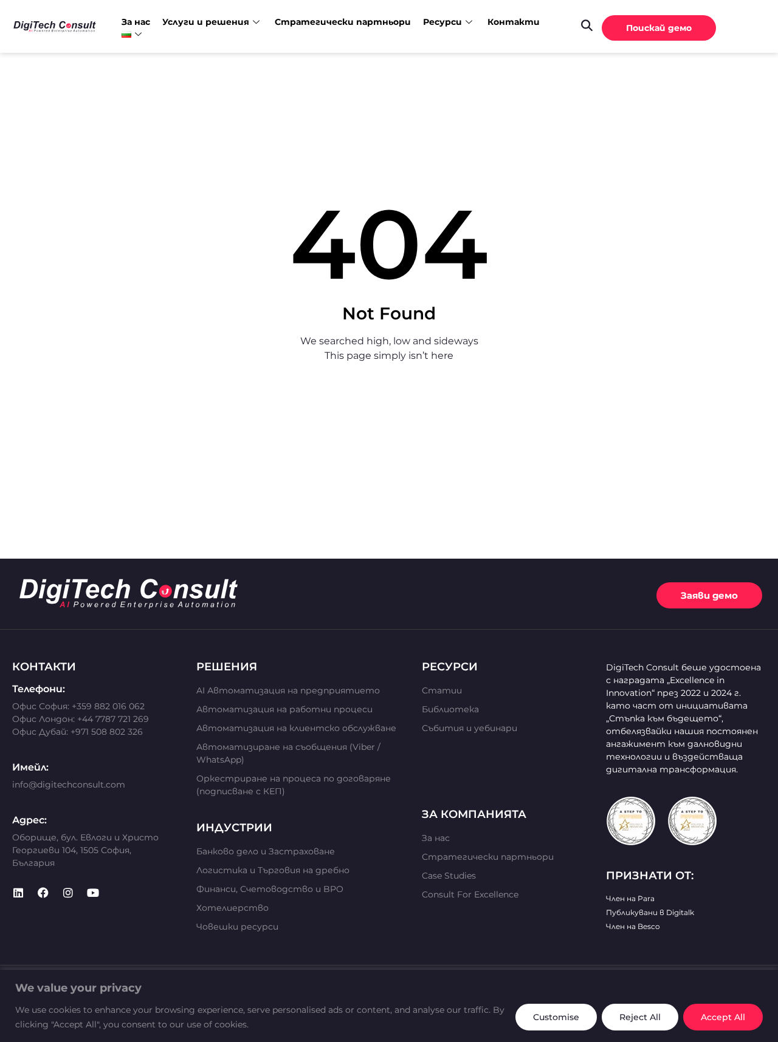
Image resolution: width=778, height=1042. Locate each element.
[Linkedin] (18, 893)
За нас (136, 21)
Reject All (640, 1017)
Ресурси (442, 21)
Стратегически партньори (343, 21)
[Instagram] (68, 893)
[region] (389, 1006)
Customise (556, 1017)
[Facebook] (43, 893)
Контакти (513, 21)
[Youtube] (93, 893)
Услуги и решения (205, 21)
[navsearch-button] (586, 25)
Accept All (723, 1017)
